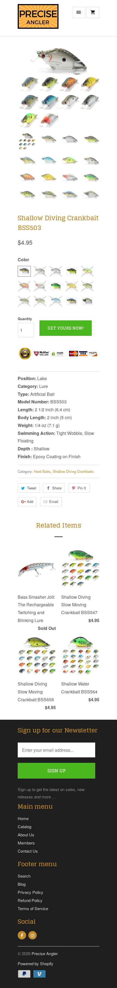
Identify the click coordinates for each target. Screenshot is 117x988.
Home (23, 818)
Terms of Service (33, 908)
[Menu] (78, 12)
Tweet (31, 487)
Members (26, 843)
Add (30, 501)
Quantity (25, 318)
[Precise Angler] (38, 20)
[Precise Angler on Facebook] (22, 935)
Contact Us (28, 851)
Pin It (82, 487)
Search (24, 876)
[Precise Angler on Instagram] (32, 935)
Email (53, 501)
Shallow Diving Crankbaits (73, 471)
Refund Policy (30, 900)
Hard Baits (42, 471)
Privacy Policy (30, 892)
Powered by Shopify (35, 963)
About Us (26, 834)
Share (56, 487)
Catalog (24, 826)
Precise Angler (44, 953)
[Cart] (92, 12)
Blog (22, 884)
